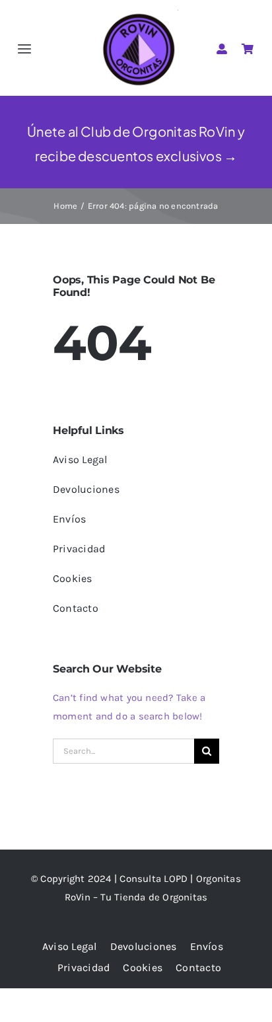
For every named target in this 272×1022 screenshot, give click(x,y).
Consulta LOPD (153, 879)
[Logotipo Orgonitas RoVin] (138, 14)
